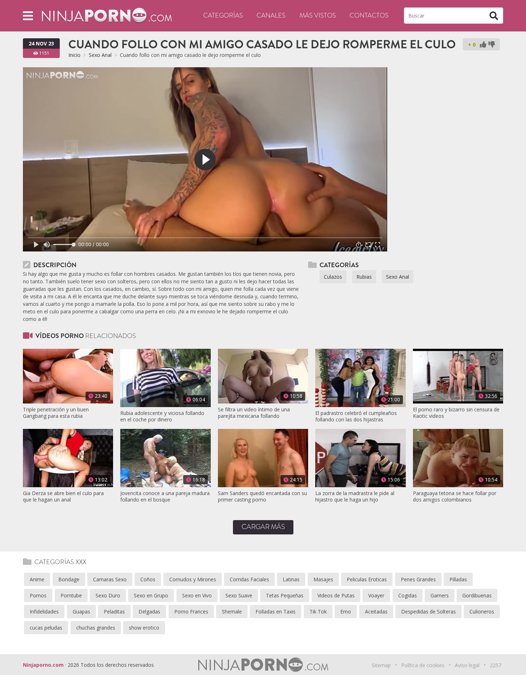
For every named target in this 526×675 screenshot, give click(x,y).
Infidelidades (44, 611)
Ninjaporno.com (43, 664)
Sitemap (381, 665)
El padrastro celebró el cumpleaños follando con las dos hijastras (356, 416)
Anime (37, 579)
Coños (147, 579)
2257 (495, 665)
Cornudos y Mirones (192, 579)
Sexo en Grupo (151, 595)
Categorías (223, 15)
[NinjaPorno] (107, 15)
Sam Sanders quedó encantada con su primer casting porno (262, 496)
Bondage (68, 579)
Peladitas (114, 611)
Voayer (376, 595)
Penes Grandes (418, 579)
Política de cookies (422, 665)
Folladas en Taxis (275, 611)
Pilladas (458, 579)
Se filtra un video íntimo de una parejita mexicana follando (254, 412)
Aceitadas (376, 611)
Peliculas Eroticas (367, 579)
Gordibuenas (477, 595)
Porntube (71, 595)
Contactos (369, 15)
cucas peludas (46, 627)
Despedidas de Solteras (428, 611)
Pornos (38, 595)
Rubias (364, 276)
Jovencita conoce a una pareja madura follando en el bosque (165, 496)
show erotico (144, 627)
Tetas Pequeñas (284, 595)
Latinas (291, 579)
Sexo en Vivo (197, 595)
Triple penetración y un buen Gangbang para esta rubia (56, 412)
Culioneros (481, 611)
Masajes (323, 579)
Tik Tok (318, 611)
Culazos (333, 276)
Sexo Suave (238, 595)
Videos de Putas (336, 595)
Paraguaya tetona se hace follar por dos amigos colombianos (454, 496)
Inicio (74, 55)
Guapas (81, 611)
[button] (28, 15)
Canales (271, 15)
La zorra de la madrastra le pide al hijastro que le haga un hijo (354, 496)
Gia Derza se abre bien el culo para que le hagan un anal (63, 496)
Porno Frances (191, 611)
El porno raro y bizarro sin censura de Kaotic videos (456, 412)
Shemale (232, 611)
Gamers (439, 595)
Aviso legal (467, 665)
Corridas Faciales (249, 579)
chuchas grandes (95, 627)
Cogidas (407, 595)
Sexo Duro (108, 595)
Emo (345, 611)
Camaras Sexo (110, 579)
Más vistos (317, 15)
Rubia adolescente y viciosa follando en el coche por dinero (162, 416)
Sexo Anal (100, 55)
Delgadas (149, 611)
